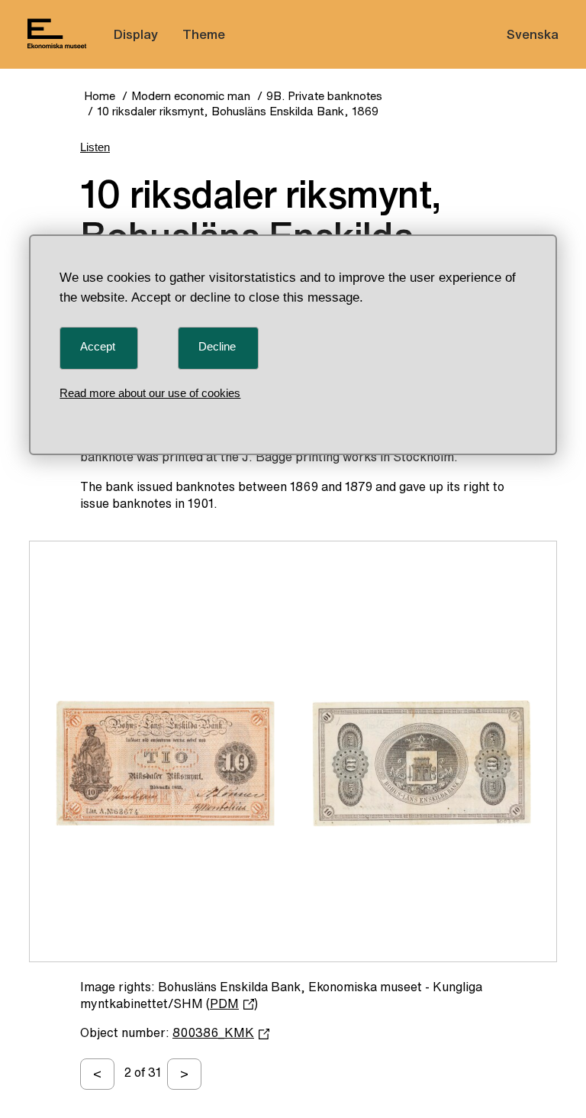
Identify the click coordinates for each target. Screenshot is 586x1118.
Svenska (533, 33)
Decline (217, 346)
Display (136, 33)
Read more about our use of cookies (150, 392)
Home (99, 96)
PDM (224, 1003)
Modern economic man (190, 96)
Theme (203, 33)
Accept (97, 346)
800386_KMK (213, 1032)
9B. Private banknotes (324, 96)
